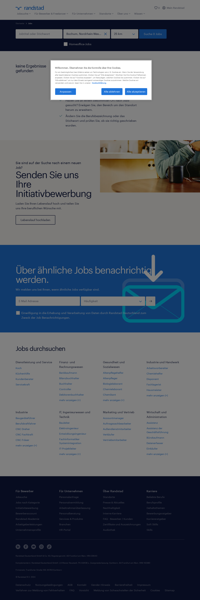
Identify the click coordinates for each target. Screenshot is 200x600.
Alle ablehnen (112, 91)
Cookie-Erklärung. (99, 83)
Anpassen (65, 91)
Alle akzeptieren (136, 91)
